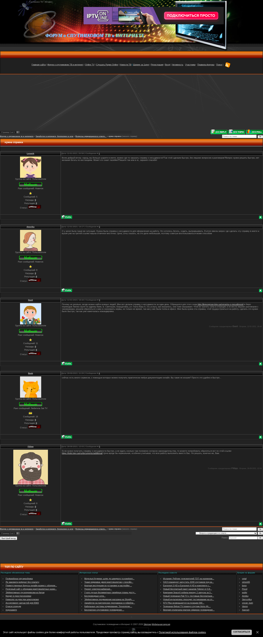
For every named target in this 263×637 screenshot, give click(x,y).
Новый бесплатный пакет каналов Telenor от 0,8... (187, 589)
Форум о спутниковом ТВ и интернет (65, 64)
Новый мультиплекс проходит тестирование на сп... (188, 599)
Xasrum (245, 610)
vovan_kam (247, 603)
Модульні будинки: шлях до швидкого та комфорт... (109, 578)
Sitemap (147, 624)
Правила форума (205, 64)
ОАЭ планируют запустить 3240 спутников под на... (188, 582)
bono (244, 585)
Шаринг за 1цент (141, 64)
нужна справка (115, 136)
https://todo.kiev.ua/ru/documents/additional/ (82, 453)
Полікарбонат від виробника (19, 578)
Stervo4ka (247, 599)
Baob (30, 373)
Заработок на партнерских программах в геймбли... (109, 603)
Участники (190, 64)
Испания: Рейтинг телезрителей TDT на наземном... (188, 578)
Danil (30, 300)
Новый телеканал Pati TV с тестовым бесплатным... (188, 596)
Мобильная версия (161, 624)
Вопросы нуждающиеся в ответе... (90, 136)
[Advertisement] (131, 102)
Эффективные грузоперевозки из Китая (25, 592)
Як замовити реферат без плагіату (22, 582)
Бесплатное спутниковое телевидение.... (104, 610)
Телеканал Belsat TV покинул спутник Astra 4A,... (187, 606)
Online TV (89, 64)
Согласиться (241, 632)
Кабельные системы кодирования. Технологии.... (108, 606)
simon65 (246, 582)
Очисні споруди (13, 606)
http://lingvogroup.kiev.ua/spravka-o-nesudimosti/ (221, 304)
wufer (244, 592)
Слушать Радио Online (107, 64)
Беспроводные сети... (95, 596)
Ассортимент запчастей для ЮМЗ (22, 603)
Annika (245, 596)
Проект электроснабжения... (98, 589)
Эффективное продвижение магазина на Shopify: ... (109, 599)
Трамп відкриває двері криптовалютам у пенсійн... (108, 582)
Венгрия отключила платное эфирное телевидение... (188, 610)
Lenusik (30, 153)
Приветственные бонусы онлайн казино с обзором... (31, 585)
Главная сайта (39, 64)
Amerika (30, 227)
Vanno (245, 606)
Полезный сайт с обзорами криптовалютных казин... (31, 589)
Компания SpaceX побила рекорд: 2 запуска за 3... (187, 592)
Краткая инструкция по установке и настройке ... (108, 585)
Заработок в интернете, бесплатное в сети (54, 136)
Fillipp (31, 446)
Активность (177, 64)
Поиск (219, 64)
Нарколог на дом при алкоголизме (22, 599)
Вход (167, 64)
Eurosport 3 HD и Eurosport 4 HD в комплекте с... (187, 585)
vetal (244, 578)
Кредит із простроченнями (18, 596)
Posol (244, 589)
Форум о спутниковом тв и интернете (17, 136)
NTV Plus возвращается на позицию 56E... (183, 603)
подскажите (11, 610)
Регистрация (157, 64)
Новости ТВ (125, 64)
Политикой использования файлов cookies (182, 632)
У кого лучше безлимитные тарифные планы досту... (110, 592)
